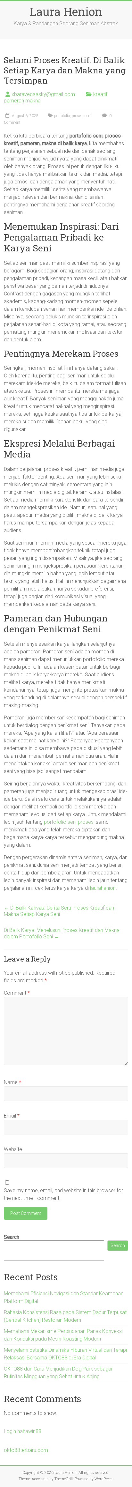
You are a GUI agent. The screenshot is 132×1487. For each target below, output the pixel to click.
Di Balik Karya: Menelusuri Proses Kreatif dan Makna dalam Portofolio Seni (62, 933)
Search (11, 1237)
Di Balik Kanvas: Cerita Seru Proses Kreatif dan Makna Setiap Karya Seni (59, 911)
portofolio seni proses (69, 822)
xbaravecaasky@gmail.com (43, 94)
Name (12, 1082)
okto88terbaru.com (26, 1450)
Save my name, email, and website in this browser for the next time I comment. (63, 1194)
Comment (17, 993)
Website (13, 1149)
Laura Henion (66, 11)
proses (77, 116)
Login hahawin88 (22, 1431)
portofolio (62, 116)
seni (88, 116)
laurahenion (103, 888)
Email (12, 1116)
